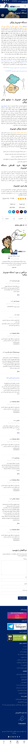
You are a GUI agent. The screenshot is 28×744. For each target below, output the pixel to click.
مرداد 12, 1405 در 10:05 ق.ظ (13, 404)
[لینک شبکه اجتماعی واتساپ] (6, 3)
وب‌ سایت (25, 590)
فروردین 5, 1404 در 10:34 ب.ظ (12, 283)
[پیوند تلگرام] (5, 3)
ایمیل (25, 584)
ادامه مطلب (14, 267)
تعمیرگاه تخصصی (23, 693)
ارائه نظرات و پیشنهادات (22, 662)
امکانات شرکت (24, 677)
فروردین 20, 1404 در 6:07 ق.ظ (12, 304)
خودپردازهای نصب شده (21, 685)
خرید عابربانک (12, 204)
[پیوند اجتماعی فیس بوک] (25, 211)
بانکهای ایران (24, 682)
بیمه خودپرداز (24, 657)
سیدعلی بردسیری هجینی (14, 378)
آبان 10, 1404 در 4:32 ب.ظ (13, 380)
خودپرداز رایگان (22, 207)
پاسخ (18, 295)
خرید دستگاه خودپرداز (10, 61)
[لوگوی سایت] (12, 6)
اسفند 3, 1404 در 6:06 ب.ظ (13, 460)
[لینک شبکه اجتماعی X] (21, 211)
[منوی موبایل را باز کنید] (25, 5)
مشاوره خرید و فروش (22, 660)
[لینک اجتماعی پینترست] (17, 211)
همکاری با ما (24, 665)
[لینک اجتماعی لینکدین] (13, 211)
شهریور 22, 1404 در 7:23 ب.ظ (12, 355)
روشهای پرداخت (23, 652)
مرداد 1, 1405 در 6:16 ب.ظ (13, 501)
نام (26, 577)
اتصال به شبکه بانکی (22, 690)
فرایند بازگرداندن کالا (22, 654)
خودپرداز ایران (24, 16)
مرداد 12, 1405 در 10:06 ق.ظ (13, 483)
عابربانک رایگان (12, 207)
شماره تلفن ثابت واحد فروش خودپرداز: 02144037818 (15, 68)
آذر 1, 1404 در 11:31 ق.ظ (14, 317)
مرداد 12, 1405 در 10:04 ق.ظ (13, 336)
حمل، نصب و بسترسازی (21, 688)
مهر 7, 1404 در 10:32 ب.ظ (13, 423)
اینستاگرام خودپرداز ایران (21, 674)
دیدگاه (25, 559)
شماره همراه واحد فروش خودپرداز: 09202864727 (16, 71)
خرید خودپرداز (23, 10)
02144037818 (24, 2)
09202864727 (14, 1)
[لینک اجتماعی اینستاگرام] (15, 737)
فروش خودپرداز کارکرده (22, 668)
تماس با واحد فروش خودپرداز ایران (10, 175)
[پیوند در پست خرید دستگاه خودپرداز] (14, 241)
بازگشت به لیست (14, 218)
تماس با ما (24, 649)
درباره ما (25, 646)
